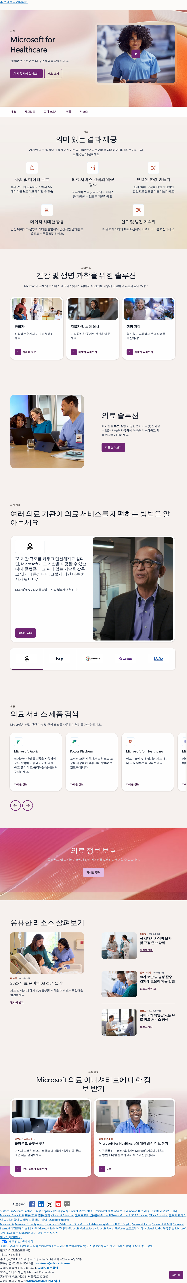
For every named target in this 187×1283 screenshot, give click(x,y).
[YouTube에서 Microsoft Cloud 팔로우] (58, 1204)
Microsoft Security (25, 1224)
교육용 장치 (82, 1215)
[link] (13, 113)
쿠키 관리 (116, 1246)
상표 (137, 1246)
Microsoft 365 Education (133, 1215)
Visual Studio (154, 1228)
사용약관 (128, 1246)
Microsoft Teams (141, 1224)
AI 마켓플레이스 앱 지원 (22, 1228)
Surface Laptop (23, 1211)
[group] (92, 589)
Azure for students (58, 1219)
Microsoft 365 (87, 1211)
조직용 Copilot (41, 1211)
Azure (40, 1224)
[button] (53, 73)
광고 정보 (147, 1246)
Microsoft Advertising (92, 1224)
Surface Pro (7, 1211)
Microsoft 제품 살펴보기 (110, 1211)
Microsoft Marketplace (80, 1228)
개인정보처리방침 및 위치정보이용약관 (84, 1246)
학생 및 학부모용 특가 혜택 (30, 1219)
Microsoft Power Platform (110, 1228)
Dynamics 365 (53, 1224)
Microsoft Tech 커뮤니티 (52, 1228)
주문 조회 (44, 1215)
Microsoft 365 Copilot (118, 1224)
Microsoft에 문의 (49, 1246)
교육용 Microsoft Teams (104, 1215)
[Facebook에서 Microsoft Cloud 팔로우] (32, 1204)
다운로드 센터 (168, 1211)
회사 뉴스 (12, 1233)
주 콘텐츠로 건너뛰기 (14, 2)
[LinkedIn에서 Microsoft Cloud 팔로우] (41, 1204)
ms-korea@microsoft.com (53, 1263)
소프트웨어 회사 (135, 1228)
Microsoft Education (62, 1215)
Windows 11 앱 (134, 1211)
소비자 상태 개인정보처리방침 (19, 1246)
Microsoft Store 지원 (12, 1215)
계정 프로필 (151, 1211)
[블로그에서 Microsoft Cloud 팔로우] (67, 1204)
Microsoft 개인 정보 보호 (34, 1233)
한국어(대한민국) (11, 1237)
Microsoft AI (7, 1224)
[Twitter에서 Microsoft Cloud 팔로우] (50, 1204)
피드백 (176, 1274)
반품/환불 (31, 1215)
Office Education (158, 1215)
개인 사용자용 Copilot (64, 1211)
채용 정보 (169, 1228)
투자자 (54, 1233)
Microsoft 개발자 (162, 1224)
